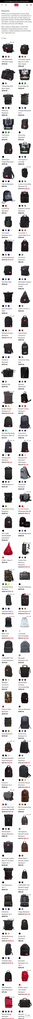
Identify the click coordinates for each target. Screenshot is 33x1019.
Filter (4, 38)
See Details (26, 1)
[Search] (6, 5)
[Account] (27, 5)
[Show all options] (11, 56)
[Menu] (2, 5)
